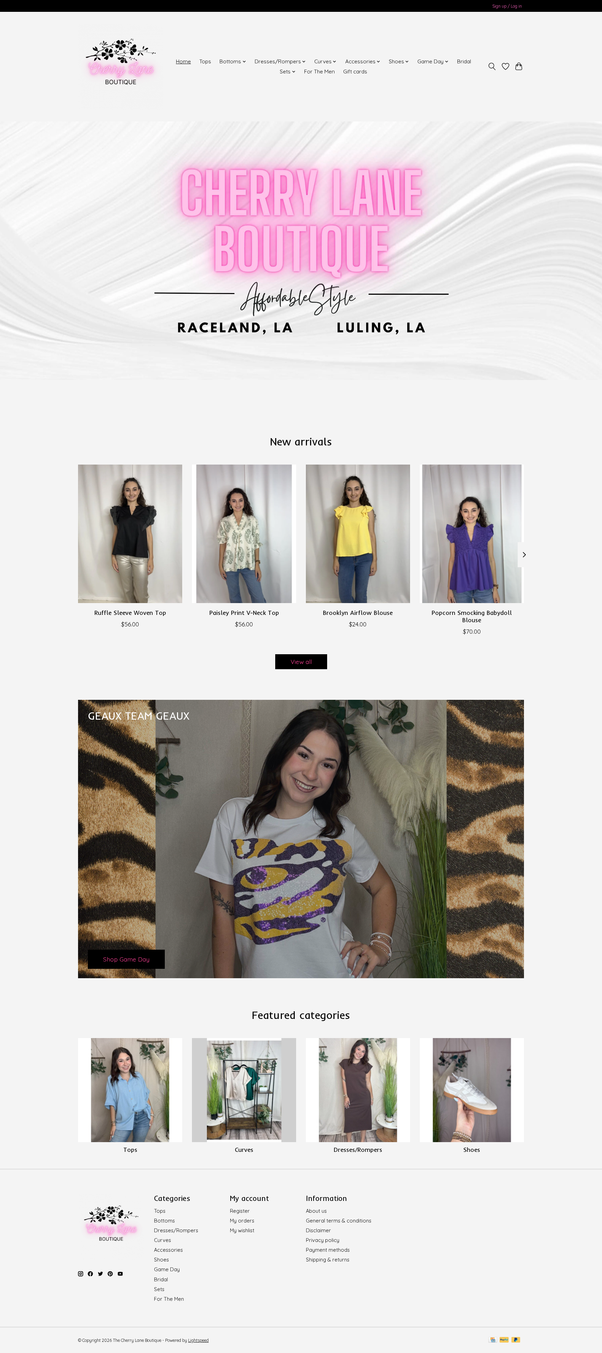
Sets (159, 1289)
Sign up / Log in (507, 6)
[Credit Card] (492, 1340)
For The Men (319, 71)
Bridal (464, 61)
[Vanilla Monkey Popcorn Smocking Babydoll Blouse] (472, 534)
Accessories (168, 1250)
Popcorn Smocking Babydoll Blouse (472, 616)
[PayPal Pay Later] (515, 1340)
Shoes (471, 1149)
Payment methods (328, 1250)
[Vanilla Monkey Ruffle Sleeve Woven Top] (130, 534)
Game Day (167, 1269)
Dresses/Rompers (358, 1149)
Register (240, 1211)
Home (183, 61)
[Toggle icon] (492, 66)
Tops (205, 61)
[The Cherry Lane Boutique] (120, 66)
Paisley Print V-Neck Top (244, 612)
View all (301, 661)
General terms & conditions (338, 1220)
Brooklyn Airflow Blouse (358, 612)
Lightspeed (198, 1340)
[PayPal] (504, 1340)
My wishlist (242, 1230)
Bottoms (164, 1220)
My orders (242, 1220)
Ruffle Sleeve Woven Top (130, 612)
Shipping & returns (327, 1259)
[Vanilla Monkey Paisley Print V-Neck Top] (244, 534)
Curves (244, 1149)
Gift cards (355, 71)
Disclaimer (318, 1230)
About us (316, 1211)
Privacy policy (322, 1240)
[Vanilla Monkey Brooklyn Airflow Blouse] (358, 534)
